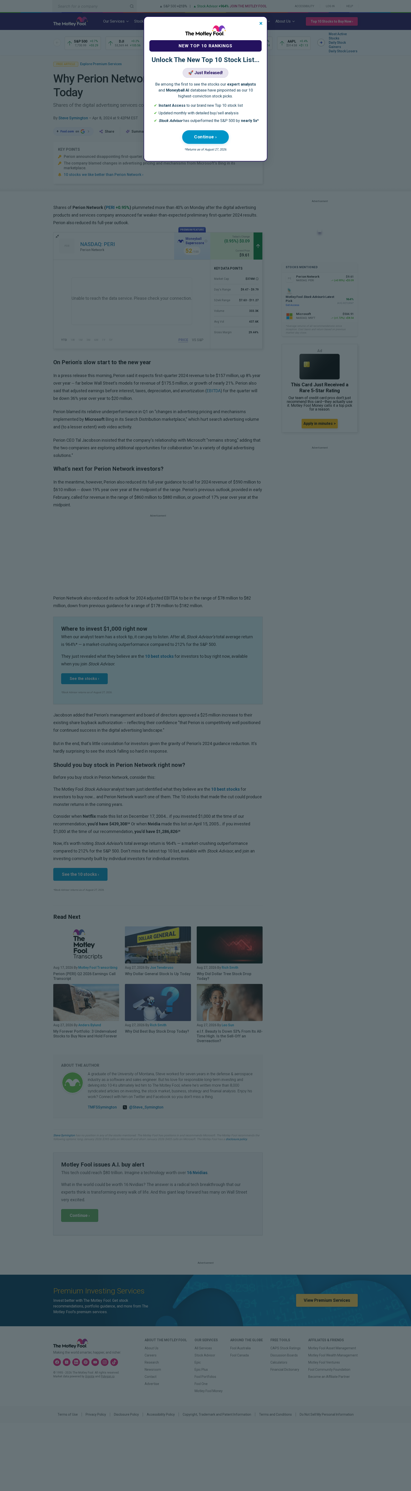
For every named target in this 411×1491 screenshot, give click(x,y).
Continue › (205, 137)
